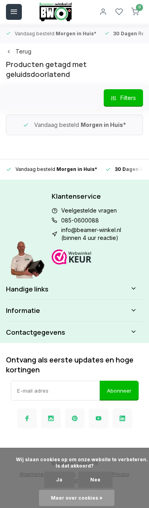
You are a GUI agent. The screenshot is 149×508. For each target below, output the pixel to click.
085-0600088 (80, 220)
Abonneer (119, 390)
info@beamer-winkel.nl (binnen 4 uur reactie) (91, 233)
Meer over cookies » (77, 498)
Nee (95, 480)
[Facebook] (27, 418)
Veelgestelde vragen (89, 210)
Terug (23, 51)
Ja (59, 480)
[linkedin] (122, 418)
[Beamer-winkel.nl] (55, 12)
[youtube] (98, 418)
